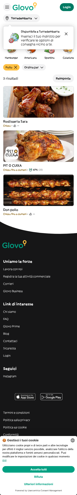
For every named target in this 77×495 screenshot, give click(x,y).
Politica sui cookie (15, 427)
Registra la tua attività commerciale (26, 276)
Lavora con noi (13, 269)
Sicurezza (9, 348)
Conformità (11, 434)
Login (6, 355)
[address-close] (66, 34)
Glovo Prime (11, 326)
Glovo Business (13, 291)
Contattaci (10, 341)
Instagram (9, 376)
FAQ (5, 319)
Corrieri (8, 284)
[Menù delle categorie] (7, 7)
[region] (38, 50)
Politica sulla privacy (16, 420)
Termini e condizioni (16, 412)
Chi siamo (9, 311)
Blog (6, 333)
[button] (11, 50)
